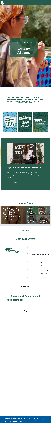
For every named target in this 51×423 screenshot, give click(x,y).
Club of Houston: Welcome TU (40, 248)
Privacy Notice (8, 421)
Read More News (25, 230)
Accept (43, 419)
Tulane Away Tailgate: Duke (39, 278)
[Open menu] (49, 2)
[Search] (43, 2)
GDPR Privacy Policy (18, 421)
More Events (25, 286)
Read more (15, 182)
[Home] (8, 3)
